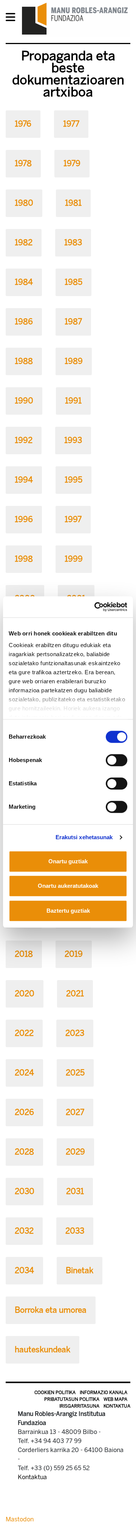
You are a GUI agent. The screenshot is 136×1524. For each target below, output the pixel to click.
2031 (75, 1191)
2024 (24, 1072)
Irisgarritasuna (79, 1406)
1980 (24, 203)
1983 (73, 242)
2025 (75, 1072)
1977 (71, 123)
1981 (73, 203)
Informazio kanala (103, 1392)
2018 (24, 954)
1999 (74, 558)
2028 (24, 1151)
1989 (74, 361)
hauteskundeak (42, 1349)
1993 (73, 440)
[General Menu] (13, 18)
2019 (74, 954)
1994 (24, 479)
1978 (23, 163)
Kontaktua (117, 1406)
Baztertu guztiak (68, 910)
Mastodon (20, 1519)
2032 (24, 1230)
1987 (73, 321)
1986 (24, 321)
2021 (75, 993)
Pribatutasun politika (71, 1399)
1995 (73, 479)
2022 (24, 1033)
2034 (24, 1270)
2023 (74, 1033)
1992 (23, 440)
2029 (75, 1151)
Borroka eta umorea (51, 1310)
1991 (73, 400)
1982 (23, 242)
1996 (24, 519)
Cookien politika (55, 1392)
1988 (24, 361)
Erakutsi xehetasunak (84, 837)
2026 (24, 1112)
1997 (73, 519)
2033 (74, 1230)
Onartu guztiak (68, 861)
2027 (75, 1112)
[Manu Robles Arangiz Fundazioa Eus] (75, 18)
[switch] (116, 760)
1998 (24, 558)
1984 (24, 282)
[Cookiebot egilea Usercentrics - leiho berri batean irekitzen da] (96, 607)
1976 (23, 123)
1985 (73, 282)
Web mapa (115, 1399)
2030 (24, 1191)
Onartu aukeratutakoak (68, 886)
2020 (24, 993)
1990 (24, 400)
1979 (71, 163)
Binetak (79, 1270)
